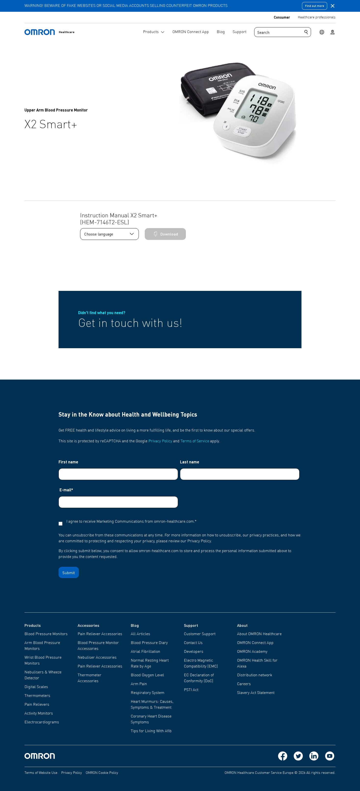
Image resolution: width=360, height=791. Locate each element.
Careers (244, 684)
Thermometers (37, 696)
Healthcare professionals (317, 17)
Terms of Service (194, 441)
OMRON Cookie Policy (102, 773)
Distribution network (254, 675)
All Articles (140, 634)
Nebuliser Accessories (97, 658)
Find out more (314, 6)
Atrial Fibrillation (145, 652)
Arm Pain (139, 684)
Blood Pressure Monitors (46, 634)
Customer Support (200, 634)
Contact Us (193, 643)
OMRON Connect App (255, 643)
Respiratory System (147, 693)
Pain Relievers (36, 705)
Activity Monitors (38, 714)
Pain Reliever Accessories (100, 634)
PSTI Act (191, 690)
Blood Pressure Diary (149, 643)
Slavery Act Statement (256, 693)
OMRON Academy (252, 652)
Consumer (282, 17)
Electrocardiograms (41, 722)
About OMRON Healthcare (259, 634)
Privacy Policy (160, 441)
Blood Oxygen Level (147, 675)
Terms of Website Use (40, 773)
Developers (193, 652)
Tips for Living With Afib (151, 731)
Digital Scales (36, 687)
